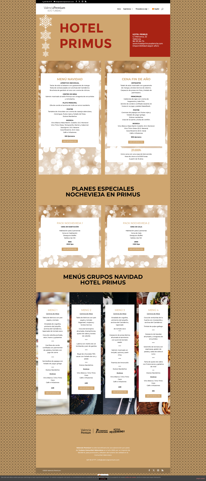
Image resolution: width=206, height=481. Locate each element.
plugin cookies (200, 478)
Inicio (119, 9)
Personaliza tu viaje (141, 9)
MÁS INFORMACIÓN (69, 141)
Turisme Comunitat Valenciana (90, 450)
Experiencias (127, 9)
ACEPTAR (103, 479)
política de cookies (130, 477)
